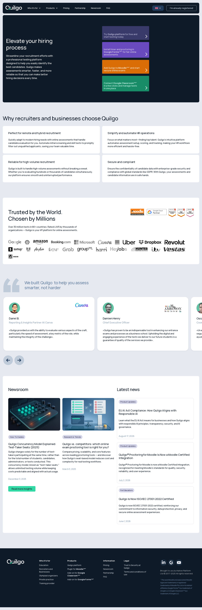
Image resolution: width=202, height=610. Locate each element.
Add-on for (76, 574)
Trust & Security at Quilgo (132, 566)
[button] (34, 8)
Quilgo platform (74, 565)
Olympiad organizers (48, 575)
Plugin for (76, 569)
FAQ (108, 8)
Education (43, 565)
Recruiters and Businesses (46, 570)
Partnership (80, 8)
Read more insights (22, 488)
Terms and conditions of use (135, 573)
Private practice (46, 579)
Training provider (47, 583)
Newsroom (96, 8)
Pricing (66, 8)
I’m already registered (181, 8)
